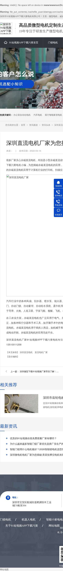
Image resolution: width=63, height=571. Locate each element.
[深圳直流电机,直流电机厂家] (6, 28)
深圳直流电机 (26, 352)
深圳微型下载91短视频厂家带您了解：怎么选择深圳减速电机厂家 (39, 371)
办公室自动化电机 (22, 114)
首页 (23, 124)
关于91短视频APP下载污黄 (21, 525)
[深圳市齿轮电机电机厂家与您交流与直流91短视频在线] (21, 403)
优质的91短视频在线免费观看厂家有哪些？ (33, 438)
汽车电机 (37, 114)
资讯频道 (33, 124)
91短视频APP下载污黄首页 (23, 42)
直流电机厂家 (41, 352)
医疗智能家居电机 (53, 114)
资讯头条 (46, 124)
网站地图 (54, 525)
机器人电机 (28, 519)
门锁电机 (53, 42)
